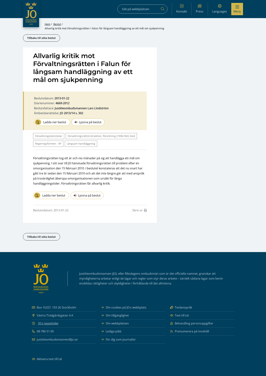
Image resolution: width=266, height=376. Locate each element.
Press (199, 11)
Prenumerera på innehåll (192, 331)
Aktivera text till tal (49, 359)
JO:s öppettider (48, 323)
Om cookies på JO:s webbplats (126, 307)
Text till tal (182, 315)
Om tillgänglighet (117, 315)
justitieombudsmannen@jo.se (57, 339)
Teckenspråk (183, 307)
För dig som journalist (121, 339)
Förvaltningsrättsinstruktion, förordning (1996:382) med (101, 136)
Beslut (57, 24)
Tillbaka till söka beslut (41, 38)
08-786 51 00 (45, 331)
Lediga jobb (113, 331)
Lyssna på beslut (90, 122)
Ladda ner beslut (54, 122)
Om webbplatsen (117, 323)
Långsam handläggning (81, 143)
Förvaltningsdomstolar (48, 136)
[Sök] (162, 9)
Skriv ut (137, 210)
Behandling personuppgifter (194, 323)
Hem (47, 24)
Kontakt (181, 11)
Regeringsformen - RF (48, 143)
